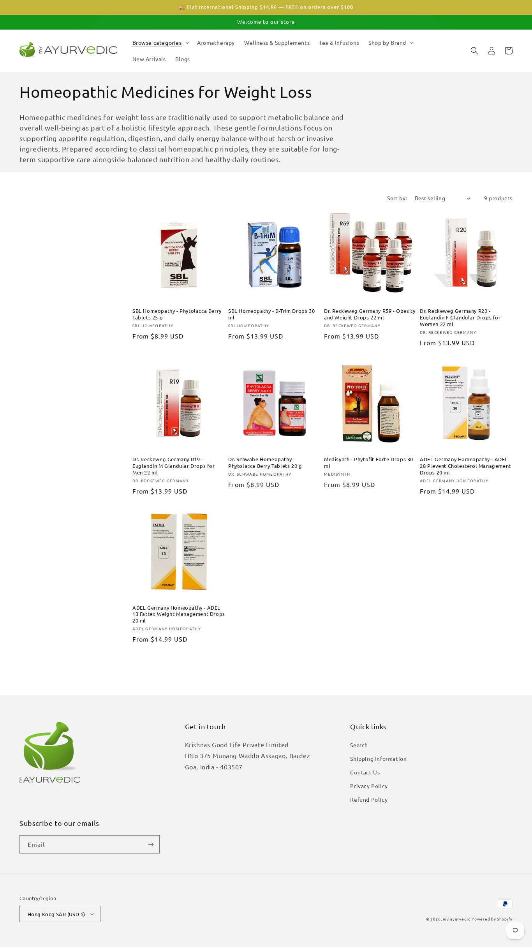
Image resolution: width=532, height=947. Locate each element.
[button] (160, 42)
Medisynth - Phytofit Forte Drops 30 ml (368, 462)
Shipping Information (378, 758)
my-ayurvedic (456, 919)
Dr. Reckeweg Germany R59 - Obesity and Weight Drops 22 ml (369, 314)
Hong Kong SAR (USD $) (56, 914)
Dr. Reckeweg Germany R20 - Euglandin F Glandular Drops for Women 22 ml (460, 317)
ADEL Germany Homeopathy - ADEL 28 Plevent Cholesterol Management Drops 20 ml (465, 466)
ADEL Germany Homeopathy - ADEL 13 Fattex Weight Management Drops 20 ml (178, 614)
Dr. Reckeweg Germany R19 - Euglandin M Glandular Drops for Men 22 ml (173, 466)
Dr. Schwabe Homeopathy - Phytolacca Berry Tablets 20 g (265, 462)
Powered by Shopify (492, 919)
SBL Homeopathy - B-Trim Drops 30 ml (271, 314)
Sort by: (397, 197)
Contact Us (365, 772)
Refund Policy (369, 799)
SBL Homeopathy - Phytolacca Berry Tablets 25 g (177, 314)
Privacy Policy (369, 785)
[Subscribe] (150, 844)
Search (359, 744)
